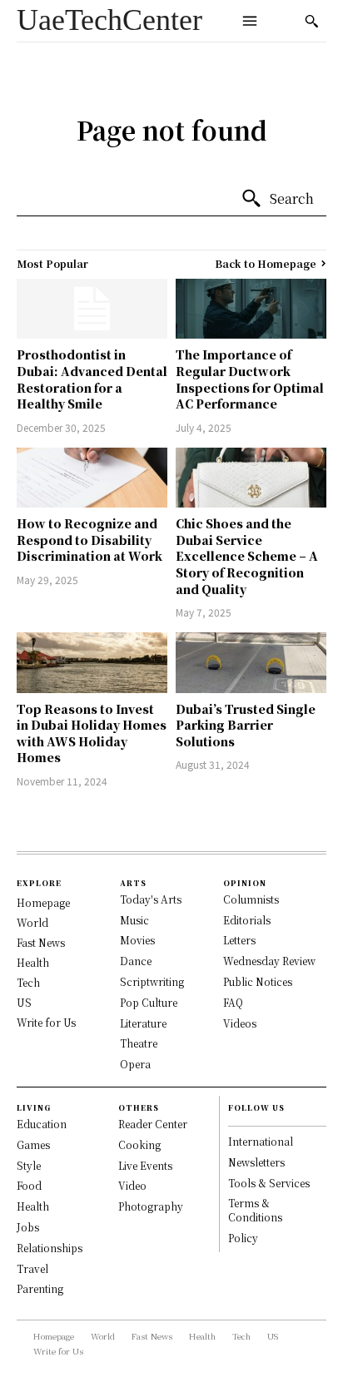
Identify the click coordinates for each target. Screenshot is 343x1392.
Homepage (43, 902)
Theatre (138, 1043)
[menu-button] (249, 20)
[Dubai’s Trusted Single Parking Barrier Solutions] (251, 662)
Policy (243, 1238)
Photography (150, 1206)
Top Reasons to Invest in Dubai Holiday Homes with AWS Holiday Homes (92, 733)
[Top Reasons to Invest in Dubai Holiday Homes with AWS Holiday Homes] (92, 662)
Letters (239, 940)
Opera (135, 1064)
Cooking (139, 1144)
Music (134, 920)
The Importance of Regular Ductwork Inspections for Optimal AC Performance (250, 379)
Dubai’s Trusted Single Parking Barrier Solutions (246, 725)
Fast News (41, 942)
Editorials (247, 920)
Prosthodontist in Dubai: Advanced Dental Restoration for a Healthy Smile (92, 379)
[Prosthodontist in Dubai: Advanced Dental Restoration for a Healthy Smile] (92, 309)
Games (33, 1144)
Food (29, 1185)
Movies (137, 940)
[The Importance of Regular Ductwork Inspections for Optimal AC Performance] (251, 309)
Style (29, 1165)
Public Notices (257, 981)
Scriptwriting (152, 981)
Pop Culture (148, 1002)
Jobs (28, 1227)
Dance (136, 961)
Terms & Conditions (255, 1210)
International (260, 1141)
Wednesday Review (269, 961)
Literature (143, 1023)
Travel (32, 1268)
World (32, 922)
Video (132, 1185)
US (24, 1002)
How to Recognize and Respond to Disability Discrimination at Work (89, 539)
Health (33, 962)
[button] (311, 21)
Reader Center (152, 1124)
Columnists (251, 899)
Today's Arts (150, 899)
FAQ (233, 1002)
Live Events (145, 1165)
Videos (239, 1023)
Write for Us (46, 1022)
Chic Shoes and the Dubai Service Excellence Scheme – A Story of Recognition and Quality (247, 556)
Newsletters (256, 1162)
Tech (28, 982)
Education (42, 1124)
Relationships (49, 1248)
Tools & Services (269, 1183)
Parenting (40, 1288)
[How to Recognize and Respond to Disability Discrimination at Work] (92, 478)
